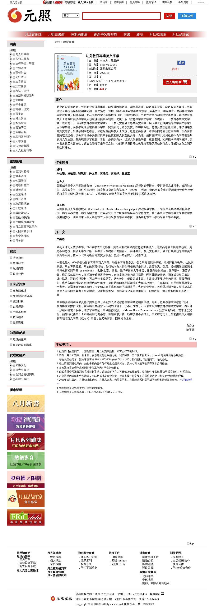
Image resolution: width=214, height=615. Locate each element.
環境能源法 (22, 212)
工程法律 (20, 208)
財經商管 (18, 268)
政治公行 (18, 273)
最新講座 (18, 322)
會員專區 (135, 2)
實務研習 (20, 127)
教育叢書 (20, 81)
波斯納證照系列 (24, 95)
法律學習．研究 (24, 63)
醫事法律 (20, 176)
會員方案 (24, 559)
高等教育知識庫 (22, 344)
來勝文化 (20, 365)
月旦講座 (20, 118)
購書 (127, 34)
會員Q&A (151, 2)
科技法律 (20, 198)
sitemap (201, 2)
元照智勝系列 (23, 231)
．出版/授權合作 (180, 560)
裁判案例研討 (23, 136)
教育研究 (18, 263)
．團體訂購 (146, 564)
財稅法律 (20, 189)
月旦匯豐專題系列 (26, 226)
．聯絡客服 (146, 567)
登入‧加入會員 (85, 2)
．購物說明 (146, 560)
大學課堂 (20, 141)
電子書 (19, 113)
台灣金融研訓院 (24, 374)
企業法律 (20, 194)
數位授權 (55, 557)
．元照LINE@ (117, 564)
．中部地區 (146, 579)
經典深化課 (19, 290)
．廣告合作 (177, 564)
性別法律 (20, 180)
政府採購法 (22, 203)
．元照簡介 (177, 557)
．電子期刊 (85, 560)
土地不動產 (19, 312)
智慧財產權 (22, 171)
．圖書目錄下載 (149, 557)
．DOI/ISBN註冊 (88, 557)
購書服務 (119, 2)
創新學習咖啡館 (105, 34)
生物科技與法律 (24, 222)
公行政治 (20, 77)
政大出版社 (22, 369)
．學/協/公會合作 (180, 567)
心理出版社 (22, 379)
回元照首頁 (16, 2)
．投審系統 (85, 564)
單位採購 (55, 564)
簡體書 (19, 100)
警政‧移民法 (22, 217)
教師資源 (183, 2)
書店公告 (167, 2)
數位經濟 (18, 317)
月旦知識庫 (157, 34)
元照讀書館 (56, 34)
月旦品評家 (180, 34)
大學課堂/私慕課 (23, 296)
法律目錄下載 (27, 562)
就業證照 (20, 132)
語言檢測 (20, 86)
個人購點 (55, 560)
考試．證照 (22, 90)
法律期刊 (18, 257)
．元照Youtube (118, 560)
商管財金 (20, 72)
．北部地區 (146, 576)
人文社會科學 (23, 150)
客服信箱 (155, 594)
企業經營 (18, 306)
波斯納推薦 (79, 34)
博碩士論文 (22, 109)
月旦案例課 (33, 34)
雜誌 (139, 34)
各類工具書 (22, 58)
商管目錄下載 (27, 566)
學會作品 (20, 104)
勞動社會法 (22, 185)
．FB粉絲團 (116, 557)
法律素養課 (22, 145)
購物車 (104, 2)
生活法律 (20, 68)
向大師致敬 (22, 54)
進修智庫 (20, 122)
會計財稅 (18, 301)
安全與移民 (22, 235)
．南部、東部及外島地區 (154, 583)
